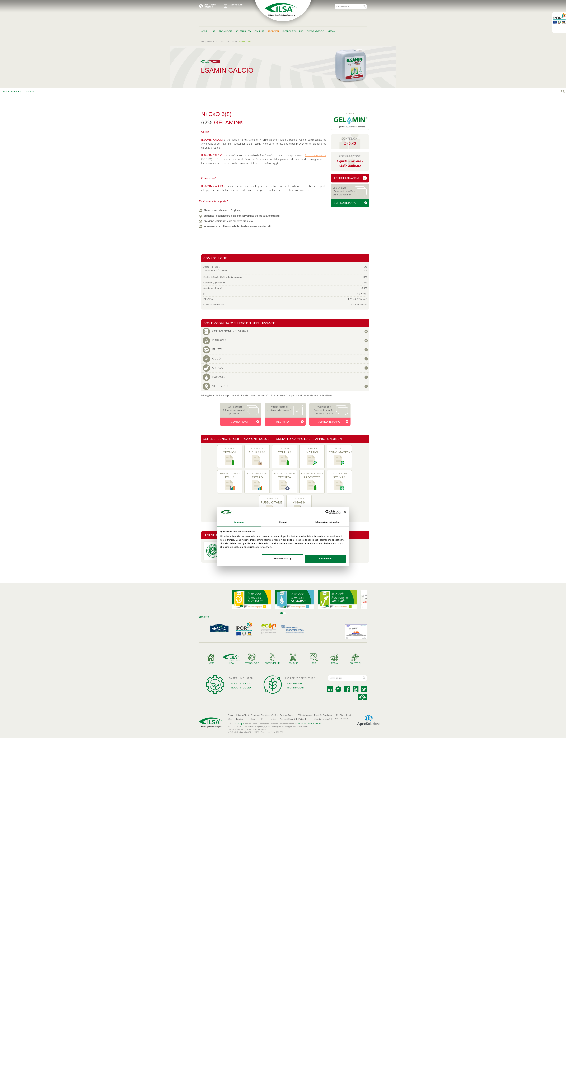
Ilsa (213, 31)
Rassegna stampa (312, 475)
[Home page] (281, 9)
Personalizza (281, 558)
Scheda (229, 450)
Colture (259, 31)
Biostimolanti (296, 687)
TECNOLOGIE (225, 31)
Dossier (284, 450)
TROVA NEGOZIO (315, 31)
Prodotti (273, 31)
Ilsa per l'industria (240, 678)
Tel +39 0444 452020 (237, 729)
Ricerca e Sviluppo (292, 31)
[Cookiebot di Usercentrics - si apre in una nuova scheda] (327, 512)
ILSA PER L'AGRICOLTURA (299, 678)
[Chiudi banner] (345, 512)
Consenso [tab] (238, 522)
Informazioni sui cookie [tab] (327, 522)
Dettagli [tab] (283, 522)
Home (204, 31)
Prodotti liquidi (240, 687)
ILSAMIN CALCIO (245, 41)
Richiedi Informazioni (346, 178)
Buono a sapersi (284, 475)
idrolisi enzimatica (315, 155)
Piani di (340, 450)
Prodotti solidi (240, 683)
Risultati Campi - (230, 475)
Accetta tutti (325, 558)
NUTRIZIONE (220, 42)
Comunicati (339, 475)
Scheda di (257, 450)
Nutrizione (294, 683)
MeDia (331, 31)
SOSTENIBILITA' (243, 31)
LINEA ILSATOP (232, 42)
